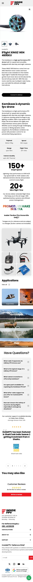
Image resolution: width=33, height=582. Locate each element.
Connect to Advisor (16, 95)
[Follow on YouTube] (19, 564)
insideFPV (5, 49)
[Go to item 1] (4, 43)
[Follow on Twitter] (9, 564)
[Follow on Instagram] (14, 564)
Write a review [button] (16, 494)
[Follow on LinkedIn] (23, 564)
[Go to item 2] (10, 43)
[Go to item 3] (16, 43)
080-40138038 (8, 526)
